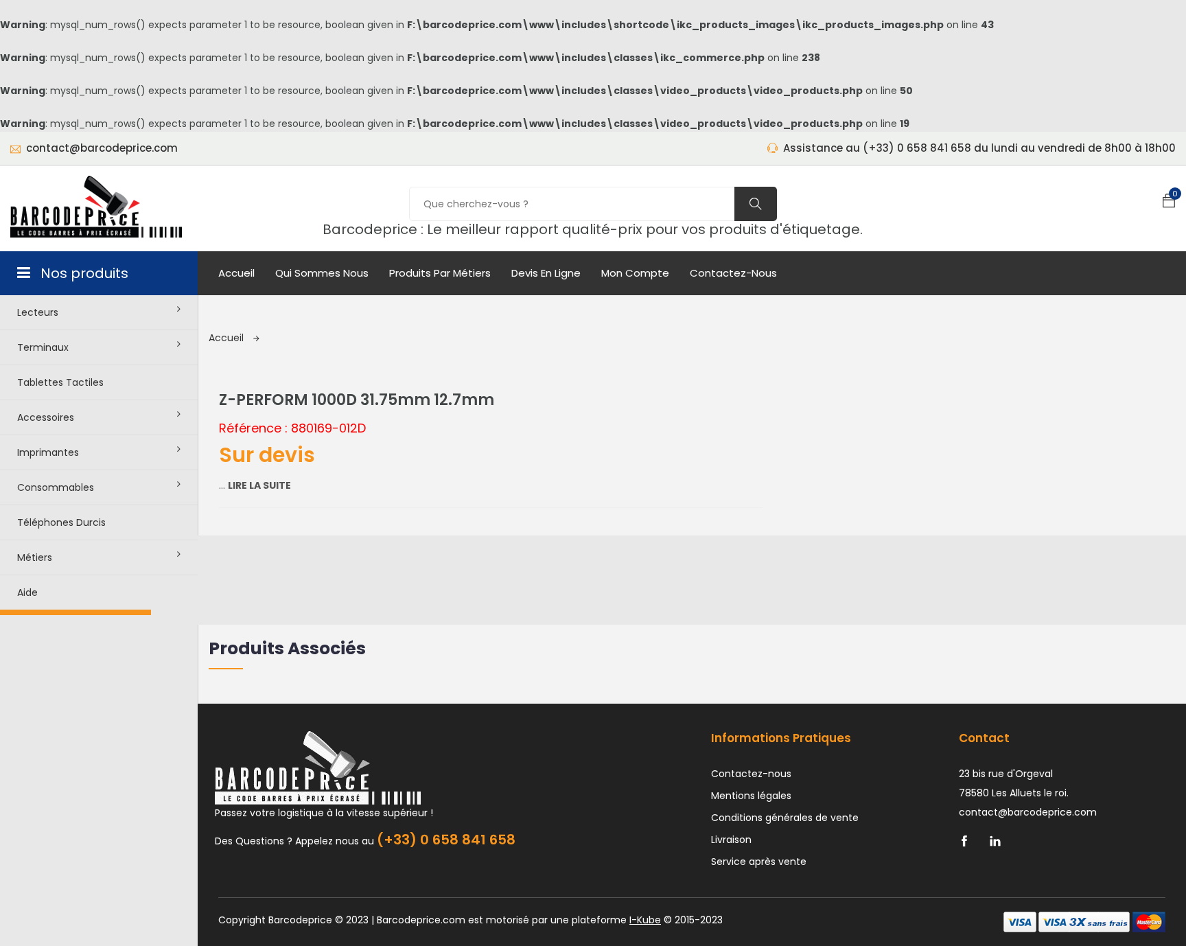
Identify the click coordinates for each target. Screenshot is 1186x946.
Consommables (55, 487)
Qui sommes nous (322, 273)
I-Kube (645, 920)
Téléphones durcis (61, 522)
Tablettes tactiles (60, 382)
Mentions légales (751, 796)
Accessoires (45, 417)
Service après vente (758, 861)
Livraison (731, 839)
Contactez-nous (733, 273)
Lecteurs (37, 312)
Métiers (34, 557)
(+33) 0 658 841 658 (446, 839)
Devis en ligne (546, 273)
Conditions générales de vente (785, 817)
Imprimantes (48, 452)
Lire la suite (259, 485)
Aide (27, 592)
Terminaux (43, 347)
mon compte (635, 273)
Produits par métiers (440, 273)
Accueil (236, 273)
